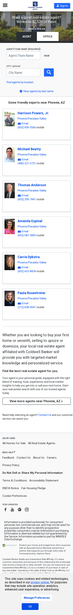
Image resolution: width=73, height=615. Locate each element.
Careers (52, 457)
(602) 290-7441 (27, 199)
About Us (38, 457)
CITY (13, 66)
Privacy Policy (10, 465)
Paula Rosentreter (31, 293)
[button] (62, 6)
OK (30, 606)
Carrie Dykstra (29, 257)
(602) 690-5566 (27, 127)
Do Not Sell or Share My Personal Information (32, 473)
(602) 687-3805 (27, 235)
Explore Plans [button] (43, 553)
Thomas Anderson (32, 185)
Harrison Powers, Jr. (33, 113)
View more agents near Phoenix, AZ (35, 401)
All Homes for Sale (14, 443)
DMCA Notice (10, 488)
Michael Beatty (29, 149)
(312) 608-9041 (27, 307)
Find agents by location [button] (20, 82)
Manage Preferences (37, 597)
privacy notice (40, 582)
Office (47, 36)
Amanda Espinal (30, 221)
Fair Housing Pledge (33, 488)
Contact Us (24, 457)
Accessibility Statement (43, 480)
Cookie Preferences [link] (14, 496)
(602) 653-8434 (27, 271)
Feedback (8, 457)
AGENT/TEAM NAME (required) (24, 49)
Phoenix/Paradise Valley (32, 118)
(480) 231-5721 (27, 163)
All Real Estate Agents (41, 443)
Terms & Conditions (14, 480)
